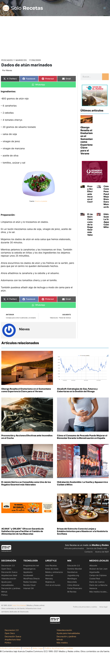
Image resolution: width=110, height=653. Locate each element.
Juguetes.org (73, 575)
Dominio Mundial (74, 569)
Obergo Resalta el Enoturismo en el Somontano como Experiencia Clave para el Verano (26, 390)
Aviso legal (103, 607)
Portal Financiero (74, 588)
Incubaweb (28, 575)
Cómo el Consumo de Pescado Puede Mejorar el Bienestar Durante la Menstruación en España (82, 436)
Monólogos (72, 578)
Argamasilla (94, 572)
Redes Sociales (30, 582)
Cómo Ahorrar (73, 585)
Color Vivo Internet (19, 605)
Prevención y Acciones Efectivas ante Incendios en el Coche (26, 436)
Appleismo (27, 572)
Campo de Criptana (98, 575)
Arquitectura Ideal (9, 575)
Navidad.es (72, 572)
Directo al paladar (41, 201)
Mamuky (49, 578)
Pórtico (4, 595)
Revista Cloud (29, 585)
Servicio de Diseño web (97, 548)
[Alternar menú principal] (104, 8)
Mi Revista (71, 592)
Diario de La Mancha (98, 585)
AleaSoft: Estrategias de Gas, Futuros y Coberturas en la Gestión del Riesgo (77, 390)
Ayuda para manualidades (68, 633)
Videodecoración (8, 578)
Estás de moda (51, 569)
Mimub (4, 592)
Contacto (89, 552)
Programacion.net (31, 565)
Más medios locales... (98, 592)
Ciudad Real (94, 578)
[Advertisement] (55, 36)
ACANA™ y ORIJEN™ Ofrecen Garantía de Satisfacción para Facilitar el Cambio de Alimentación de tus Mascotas (22, 531)
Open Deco (6, 569)
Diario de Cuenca (96, 582)
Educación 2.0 (73, 565)
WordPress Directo (31, 578)
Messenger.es (29, 569)
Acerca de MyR (102, 552)
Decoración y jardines (10, 588)
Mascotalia (72, 582)
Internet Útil (28, 588)
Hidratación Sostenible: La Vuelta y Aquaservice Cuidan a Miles (82, 483)
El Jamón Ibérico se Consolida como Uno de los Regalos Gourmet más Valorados (26, 483)
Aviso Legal (38, 648)
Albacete (93, 565)
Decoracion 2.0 (8, 565)
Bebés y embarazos (54, 572)
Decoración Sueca (9, 572)
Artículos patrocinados (74, 548)
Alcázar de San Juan (98, 569)
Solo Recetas (51, 565)
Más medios (62, 642)
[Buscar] (105, 76)
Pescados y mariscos (14, 60)
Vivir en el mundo (52, 585)
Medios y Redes (100, 545)
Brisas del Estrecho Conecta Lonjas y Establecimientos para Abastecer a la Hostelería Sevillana (82, 531)
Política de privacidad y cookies (85, 607)
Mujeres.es (50, 582)
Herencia (93, 588)
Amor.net (49, 575)
